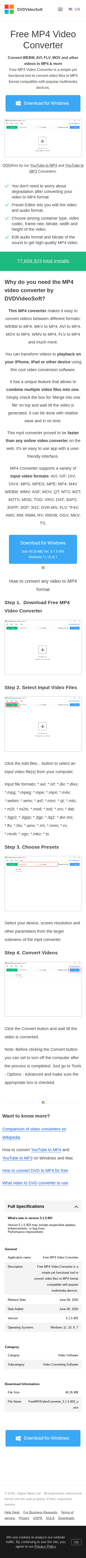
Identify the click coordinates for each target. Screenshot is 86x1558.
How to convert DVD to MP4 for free (35, 1170)
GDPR (37, 1518)
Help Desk (12, 1512)
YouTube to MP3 (17, 1158)
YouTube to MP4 (43, 165)
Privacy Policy (45, 1546)
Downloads (66, 1518)
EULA (50, 1518)
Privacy (24, 1518)
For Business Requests (40, 1512)
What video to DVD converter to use (35, 1183)
